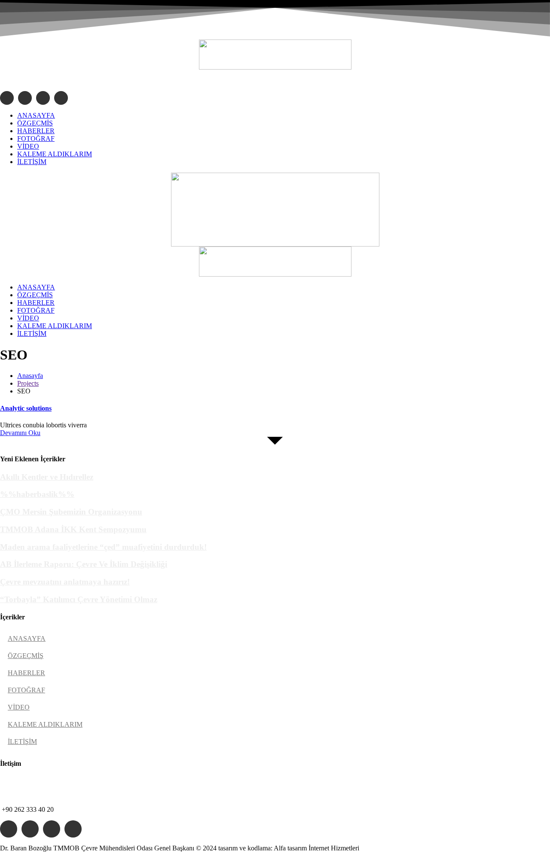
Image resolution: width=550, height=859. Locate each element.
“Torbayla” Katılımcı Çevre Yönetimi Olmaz (78, 599)
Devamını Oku (20, 432)
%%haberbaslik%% (37, 494)
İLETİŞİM (22, 741)
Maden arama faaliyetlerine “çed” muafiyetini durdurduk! (103, 546)
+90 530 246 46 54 (28, 794)
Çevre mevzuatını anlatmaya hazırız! (65, 581)
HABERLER (26, 672)
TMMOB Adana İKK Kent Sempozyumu (73, 529)
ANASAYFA (27, 638)
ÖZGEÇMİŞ (25, 655)
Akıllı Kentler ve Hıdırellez (46, 476)
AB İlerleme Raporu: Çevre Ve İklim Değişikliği (83, 564)
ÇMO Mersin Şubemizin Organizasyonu (71, 511)
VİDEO (19, 707)
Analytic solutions (26, 408)
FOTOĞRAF (26, 690)
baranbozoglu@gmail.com (53, 80)
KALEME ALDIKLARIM (45, 724)
